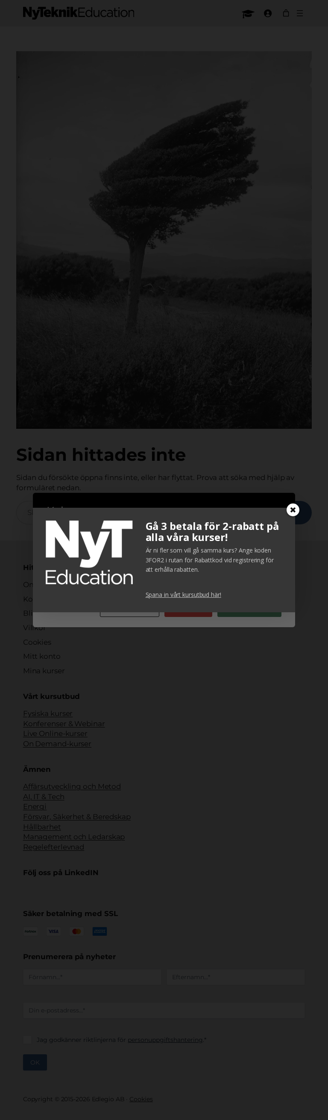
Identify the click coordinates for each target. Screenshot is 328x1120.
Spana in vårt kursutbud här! (183, 595)
